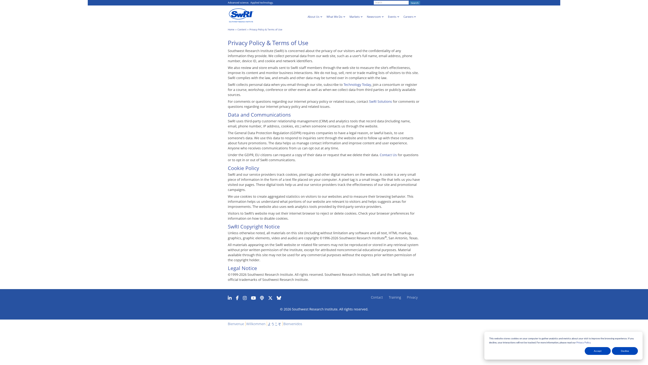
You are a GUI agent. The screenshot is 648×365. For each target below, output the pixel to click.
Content (241, 29)
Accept (598, 350)
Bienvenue (236, 324)
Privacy (412, 297)
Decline (625, 350)
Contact (377, 297)
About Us (313, 17)
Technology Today (357, 84)
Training (395, 297)
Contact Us (388, 155)
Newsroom (374, 17)
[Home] (242, 15)
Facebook (237, 297)
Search (415, 3)
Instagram (245, 297)
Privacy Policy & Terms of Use (265, 29)
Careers (408, 17)
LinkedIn (230, 297)
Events (392, 17)
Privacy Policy (583, 342)
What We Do (334, 17)
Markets (354, 17)
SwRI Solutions (380, 101)
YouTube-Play (253, 297)
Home (231, 29)
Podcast (262, 297)
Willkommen (255, 324)
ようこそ (274, 324)
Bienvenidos (292, 324)
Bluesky (279, 297)
